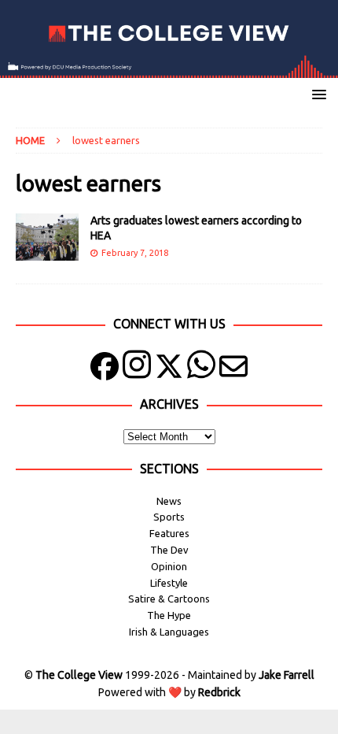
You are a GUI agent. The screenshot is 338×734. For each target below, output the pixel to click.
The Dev (169, 549)
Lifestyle (169, 582)
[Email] (233, 370)
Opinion (169, 566)
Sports (169, 516)
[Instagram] (137, 370)
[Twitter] (169, 370)
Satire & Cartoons (169, 598)
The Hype (169, 615)
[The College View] (169, 69)
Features (169, 533)
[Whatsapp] (201, 370)
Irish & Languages (169, 631)
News (169, 500)
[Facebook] (104, 370)
